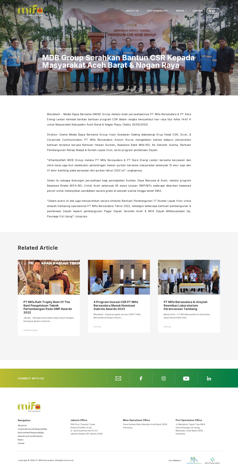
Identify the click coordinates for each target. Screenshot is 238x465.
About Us (22, 425)
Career (21, 443)
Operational (30, 330)
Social (97, 327)
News (20, 439)
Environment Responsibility (31, 432)
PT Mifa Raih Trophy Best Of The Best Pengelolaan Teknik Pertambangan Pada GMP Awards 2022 (47, 307)
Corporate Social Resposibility (32, 429)
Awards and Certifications (30, 436)
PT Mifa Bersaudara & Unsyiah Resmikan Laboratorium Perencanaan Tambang (185, 305)
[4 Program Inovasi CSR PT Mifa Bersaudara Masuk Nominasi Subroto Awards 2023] (119, 277)
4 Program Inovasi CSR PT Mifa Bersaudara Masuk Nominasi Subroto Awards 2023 (116, 305)
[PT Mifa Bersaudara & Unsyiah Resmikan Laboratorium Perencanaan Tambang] (189, 277)
